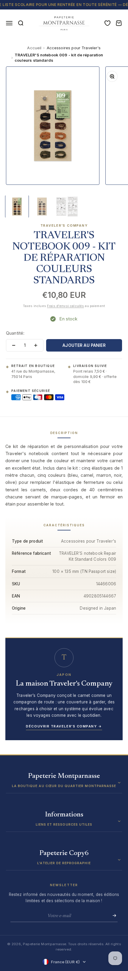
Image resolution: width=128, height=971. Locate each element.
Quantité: (15, 333)
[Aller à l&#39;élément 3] (67, 206)
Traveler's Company (64, 225)
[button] (64, 783)
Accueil (34, 47)
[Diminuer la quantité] (13, 345)
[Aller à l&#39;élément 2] (42, 206)
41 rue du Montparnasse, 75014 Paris (33, 374)
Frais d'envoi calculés (65, 306)
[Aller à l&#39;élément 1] (17, 206)
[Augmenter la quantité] (35, 345)
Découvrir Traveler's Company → (64, 726)
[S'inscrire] (112, 915)
